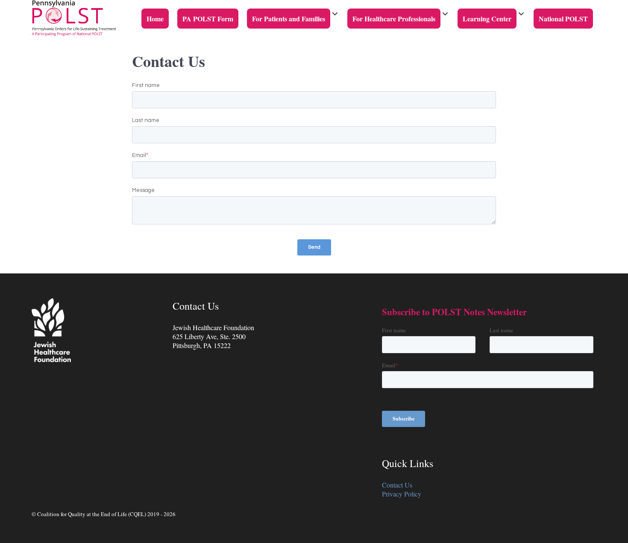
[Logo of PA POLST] (74, 17)
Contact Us (397, 484)
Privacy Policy (401, 493)
